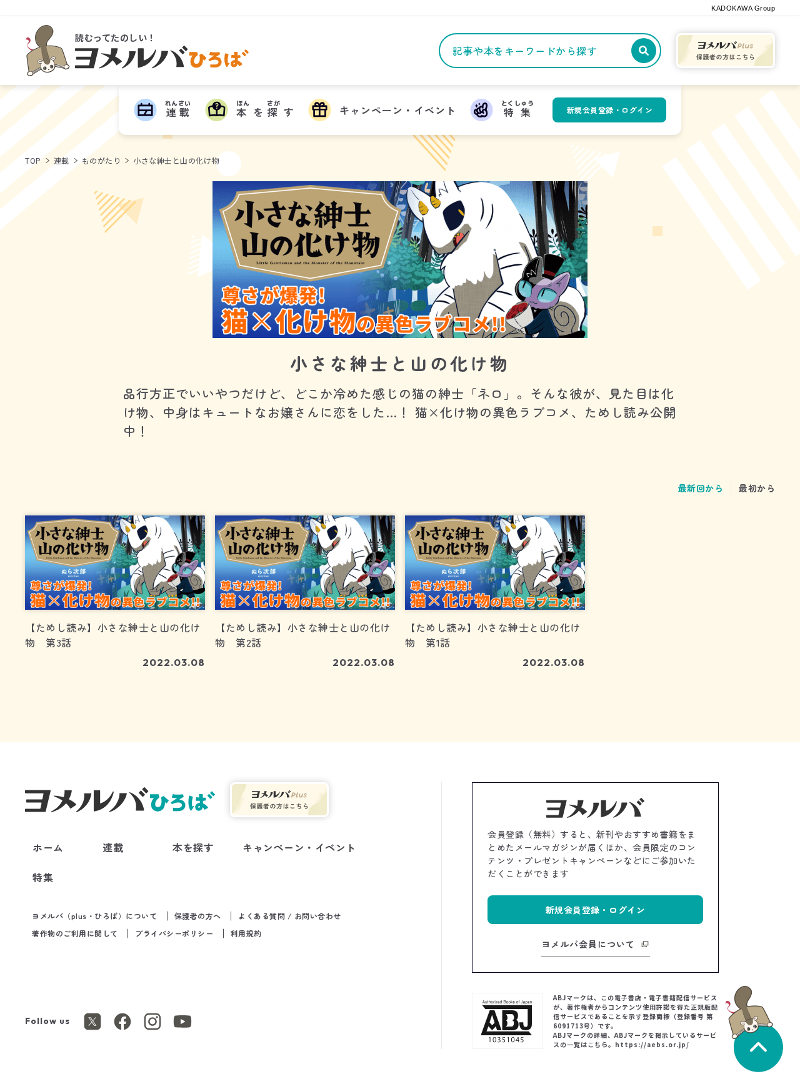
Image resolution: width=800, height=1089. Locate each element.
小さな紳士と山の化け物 (176, 160)
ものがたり (101, 160)
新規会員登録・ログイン (610, 109)
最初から (757, 488)
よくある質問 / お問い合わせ (289, 915)
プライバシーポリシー (174, 933)
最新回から (701, 488)
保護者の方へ (197, 915)
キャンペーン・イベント (299, 847)
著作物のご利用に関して (75, 933)
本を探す (193, 847)
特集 (42, 877)
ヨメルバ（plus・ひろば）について (94, 915)
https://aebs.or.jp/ (652, 1044)
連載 (61, 160)
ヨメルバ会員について (588, 944)
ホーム (48, 847)
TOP (33, 160)
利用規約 (246, 933)
